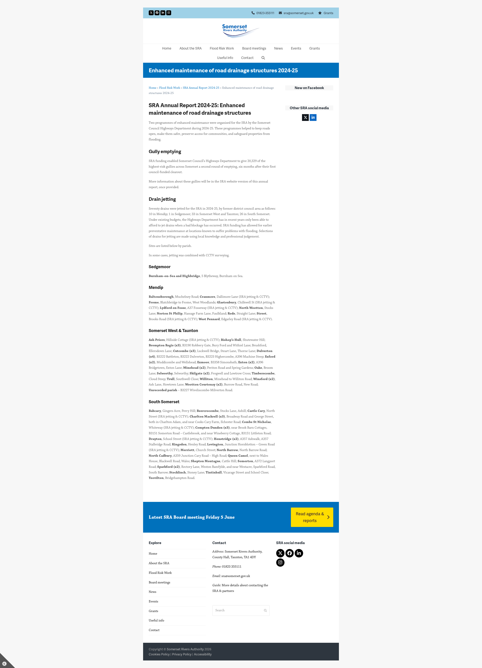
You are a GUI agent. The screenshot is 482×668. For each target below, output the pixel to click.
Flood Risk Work (169, 88)
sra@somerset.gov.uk (299, 13)
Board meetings (159, 582)
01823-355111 (265, 13)
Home (152, 88)
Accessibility (203, 654)
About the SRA (159, 563)
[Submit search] (265, 610)
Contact (154, 630)
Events (153, 601)
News (152, 592)
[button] (263, 58)
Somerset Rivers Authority (185, 649)
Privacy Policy (181, 654)
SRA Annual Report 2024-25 (201, 88)
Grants (328, 13)
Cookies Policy (159, 654)
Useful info (156, 620)
